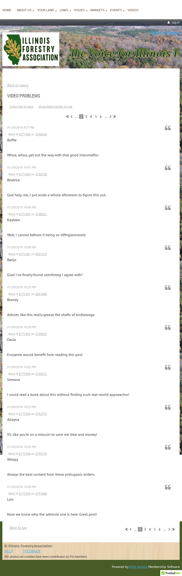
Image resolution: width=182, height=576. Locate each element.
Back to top (18, 527)
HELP (8, 551)
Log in (176, 22)
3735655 (41, 334)
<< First (67, 116)
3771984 (24, 174)
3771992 (24, 334)
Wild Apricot (138, 567)
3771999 (24, 493)
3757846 (41, 493)
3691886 (41, 294)
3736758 (41, 174)
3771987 (24, 254)
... (76, 116)
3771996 (24, 453)
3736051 (41, 214)
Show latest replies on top (55, 106)
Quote (170, 128)
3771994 (24, 414)
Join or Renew (165, 32)
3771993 (24, 374)
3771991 (24, 294)
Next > (110, 116)
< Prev (71, 116)
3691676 (41, 254)
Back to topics (17, 85)
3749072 (41, 374)
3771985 (24, 214)
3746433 (41, 134)
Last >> (114, 116)
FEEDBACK (32, 551)
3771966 (24, 134)
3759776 (41, 453)
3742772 (41, 414)
